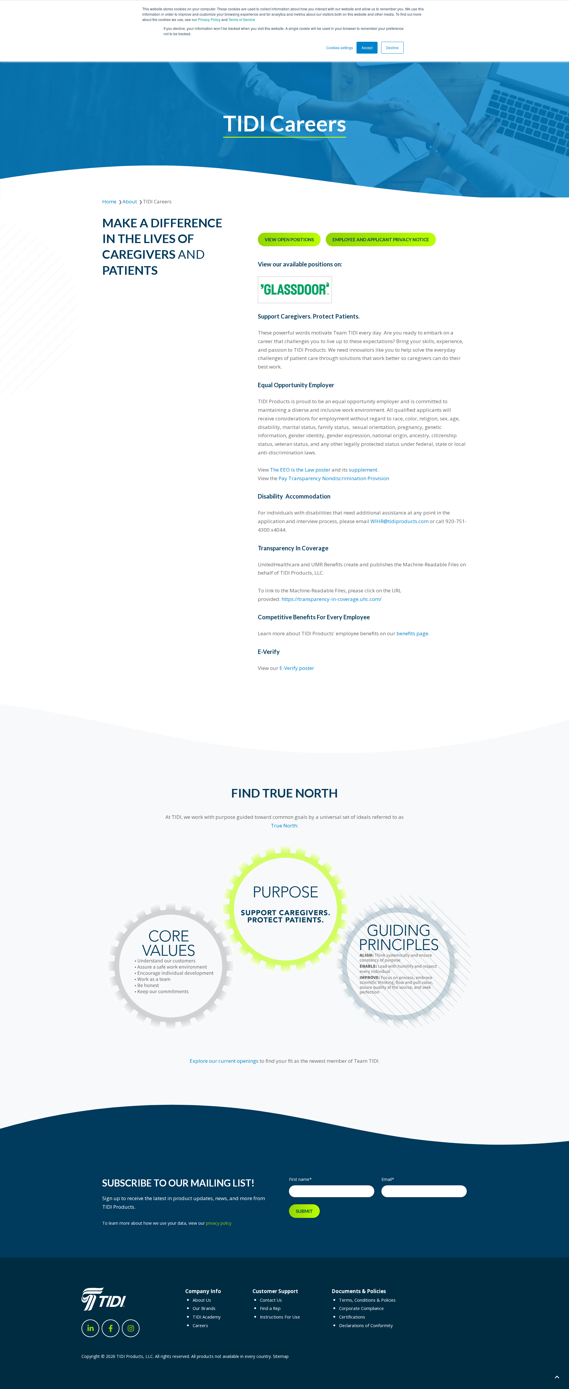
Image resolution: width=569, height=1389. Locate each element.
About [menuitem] (129, 201)
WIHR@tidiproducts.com (399, 521)
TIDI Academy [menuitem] (206, 1317)
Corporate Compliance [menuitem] (361, 1308)
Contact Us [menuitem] (271, 1300)
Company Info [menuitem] (203, 1291)
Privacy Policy (209, 19)
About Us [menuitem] (202, 1300)
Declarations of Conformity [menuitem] (366, 1325)
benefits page (412, 633)
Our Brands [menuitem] (204, 1308)
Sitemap (281, 1356)
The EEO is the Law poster (300, 469)
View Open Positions (289, 239)
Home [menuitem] (109, 201)
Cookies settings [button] (339, 47)
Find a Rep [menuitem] (270, 1308)
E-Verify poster (296, 668)
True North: (284, 825)
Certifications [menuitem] (352, 1317)
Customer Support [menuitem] (275, 1291)
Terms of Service (241, 19)
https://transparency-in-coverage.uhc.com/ (331, 599)
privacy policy (218, 1223)
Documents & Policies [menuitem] (359, 1291)
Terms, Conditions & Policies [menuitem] (367, 1300)
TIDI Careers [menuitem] (157, 201)
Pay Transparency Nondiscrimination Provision (334, 478)
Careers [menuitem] (200, 1325)
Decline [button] (392, 47)
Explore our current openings (224, 1060)
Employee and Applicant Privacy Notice (381, 239)
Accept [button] (367, 47)
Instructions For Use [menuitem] (280, 1317)
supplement (363, 469)
